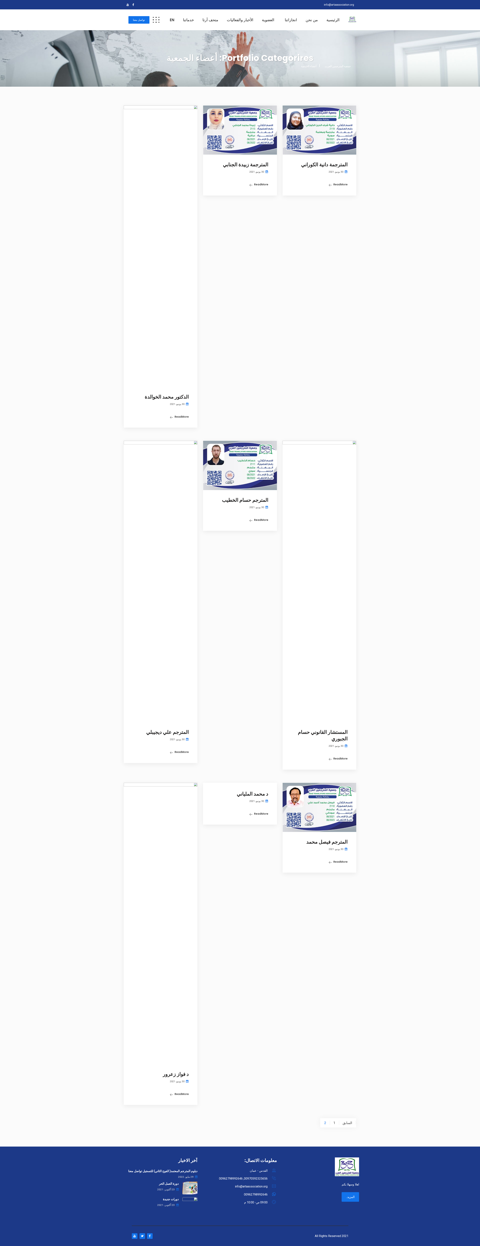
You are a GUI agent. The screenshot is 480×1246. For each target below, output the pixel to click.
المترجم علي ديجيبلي (167, 732)
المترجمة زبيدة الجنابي (245, 164)
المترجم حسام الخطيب (245, 500)
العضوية (268, 20)
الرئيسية (333, 20)
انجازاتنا (291, 20)
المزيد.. (350, 1197)
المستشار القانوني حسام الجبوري (323, 735)
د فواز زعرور (176, 1074)
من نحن (312, 20)
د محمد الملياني (252, 793)
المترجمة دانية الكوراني (324, 164)
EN (172, 20)
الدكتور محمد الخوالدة (167, 396)
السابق (347, 1123)
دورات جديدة (171, 1199)
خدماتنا (188, 20)
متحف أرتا (210, 20)
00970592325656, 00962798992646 (243, 1178)
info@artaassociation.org (339, 4)
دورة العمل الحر (169, 1183)
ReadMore (340, 184)
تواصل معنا (139, 19)
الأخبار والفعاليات (240, 20)
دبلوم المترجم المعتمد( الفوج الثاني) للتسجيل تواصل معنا (162, 1171)
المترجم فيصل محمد (327, 841)
